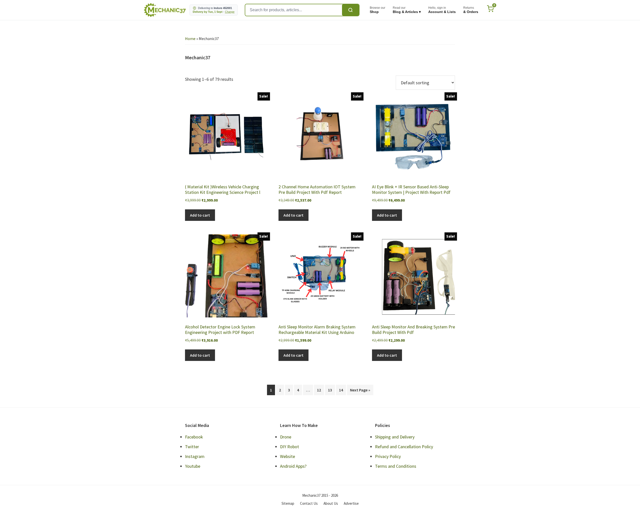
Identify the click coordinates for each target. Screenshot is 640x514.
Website (287, 456)
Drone (285, 437)
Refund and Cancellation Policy (404, 446)
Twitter (192, 446)
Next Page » (360, 389)
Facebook (194, 437)
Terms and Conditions (395, 466)
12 (319, 389)
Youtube (192, 466)
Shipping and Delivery (394, 437)
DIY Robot (289, 446)
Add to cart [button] (200, 215)
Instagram (194, 456)
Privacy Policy (388, 456)
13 (330, 389)
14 (341, 389)
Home (190, 38)
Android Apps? (293, 466)
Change (229, 11)
